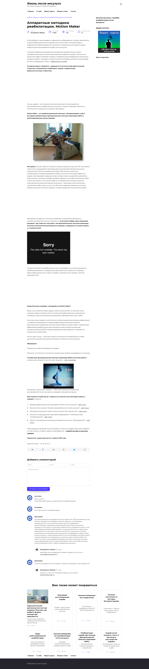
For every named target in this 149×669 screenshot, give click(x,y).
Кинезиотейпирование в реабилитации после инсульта (62, 636)
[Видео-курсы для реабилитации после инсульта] (109, 52)
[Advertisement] (58, 86)
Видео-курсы (49, 11)
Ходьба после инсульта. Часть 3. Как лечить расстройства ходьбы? (111, 637)
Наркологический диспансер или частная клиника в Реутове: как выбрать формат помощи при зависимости (37, 611)
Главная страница (32, 17)
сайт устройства (70, 360)
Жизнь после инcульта (44, 3)
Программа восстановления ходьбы (62, 597)
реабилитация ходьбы (59, 61)
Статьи (73, 11)
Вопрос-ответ (62, 11)
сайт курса (82, 405)
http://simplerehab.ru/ (47, 575)
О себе (39, 11)
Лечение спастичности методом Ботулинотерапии (111, 598)
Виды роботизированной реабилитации (38, 636)
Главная (31, 11)
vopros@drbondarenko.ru (48, 554)
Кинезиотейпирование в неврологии (86, 596)
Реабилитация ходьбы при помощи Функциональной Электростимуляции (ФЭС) (86, 637)
